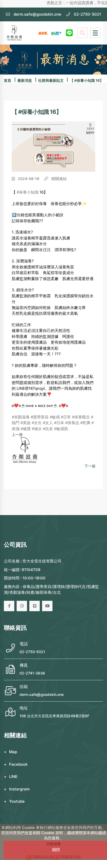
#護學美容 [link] (40, 416)
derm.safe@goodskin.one (41, 694)
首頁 (7, 80)
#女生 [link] (37, 422)
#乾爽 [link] (85, 422)
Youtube (17, 801)
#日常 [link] (66, 416)
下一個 (89, 466)
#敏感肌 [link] (61, 428)
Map (13, 751)
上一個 (17, 434)
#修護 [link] (26, 428)
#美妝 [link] (26, 422)
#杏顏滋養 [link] (21, 416)
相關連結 (58, 178)
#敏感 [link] (55, 416)
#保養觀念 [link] (81, 416)
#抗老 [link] (48, 428)
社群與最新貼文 (51, 80)
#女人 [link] (48, 422)
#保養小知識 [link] (27, 192)
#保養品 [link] (72, 422)
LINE (13, 776)
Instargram (19, 789)
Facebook (18, 764)
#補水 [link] (37, 428)
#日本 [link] (59, 422)
